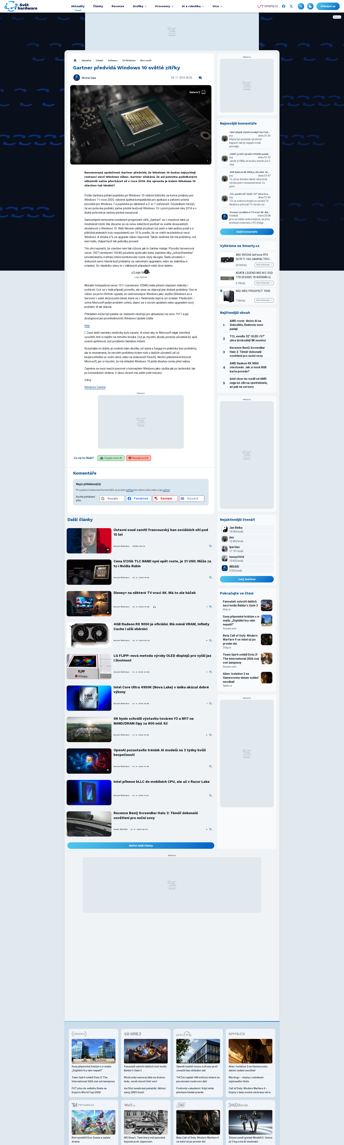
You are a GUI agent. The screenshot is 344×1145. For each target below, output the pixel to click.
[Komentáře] (200, 78)
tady (87, 325)
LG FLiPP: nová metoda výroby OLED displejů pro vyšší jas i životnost (162, 658)
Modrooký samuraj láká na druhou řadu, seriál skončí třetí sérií (144, 1079)
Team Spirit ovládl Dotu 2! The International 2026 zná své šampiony (241, 658)
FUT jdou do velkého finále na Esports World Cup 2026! (89, 1090)
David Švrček (121, 829)
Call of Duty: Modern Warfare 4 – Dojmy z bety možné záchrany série (250, 1090)
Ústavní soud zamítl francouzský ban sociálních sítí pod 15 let (161, 532)
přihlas (130, 490)
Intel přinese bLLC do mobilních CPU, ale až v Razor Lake (162, 782)
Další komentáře (246, 231)
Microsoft (145, 60)
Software (113, 60)
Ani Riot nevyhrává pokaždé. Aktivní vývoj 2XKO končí (145, 1090)
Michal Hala (89, 78)
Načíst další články (141, 845)
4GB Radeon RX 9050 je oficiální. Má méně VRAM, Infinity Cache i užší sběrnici (161, 626)
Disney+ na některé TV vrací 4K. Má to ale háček (155, 593)
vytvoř (166, 490)
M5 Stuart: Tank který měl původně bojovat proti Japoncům (144, 1139)
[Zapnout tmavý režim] (310, 6)
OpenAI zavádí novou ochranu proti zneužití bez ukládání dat (197, 1068)
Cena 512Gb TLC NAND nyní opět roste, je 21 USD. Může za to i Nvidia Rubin (162, 563)
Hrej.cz (227, 609)
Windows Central (95, 387)
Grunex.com (229, 628)
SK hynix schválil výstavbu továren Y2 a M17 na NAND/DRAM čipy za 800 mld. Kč (154, 720)
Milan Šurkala (122, 546)
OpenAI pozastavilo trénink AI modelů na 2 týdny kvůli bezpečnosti (160, 752)
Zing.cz (227, 647)
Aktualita (86, 60)
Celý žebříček (247, 579)
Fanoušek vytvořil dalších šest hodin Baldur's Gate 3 (240, 603)
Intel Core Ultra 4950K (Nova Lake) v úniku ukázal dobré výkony (161, 689)
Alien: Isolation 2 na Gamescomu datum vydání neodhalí (240, 678)
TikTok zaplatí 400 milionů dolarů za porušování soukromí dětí (198, 1079)
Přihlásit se (328, 6)
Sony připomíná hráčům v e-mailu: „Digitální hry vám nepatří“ (241, 620)
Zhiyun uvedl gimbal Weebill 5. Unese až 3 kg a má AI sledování (250, 1139)
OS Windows (129, 60)
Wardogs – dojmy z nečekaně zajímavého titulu (246, 1079)
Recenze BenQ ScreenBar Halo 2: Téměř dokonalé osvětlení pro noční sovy (156, 815)
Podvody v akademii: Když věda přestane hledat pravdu (195, 1090)
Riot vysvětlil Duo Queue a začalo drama (91, 1139)
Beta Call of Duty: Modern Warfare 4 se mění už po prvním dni (240, 639)
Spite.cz (227, 685)
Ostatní (99, 60)
